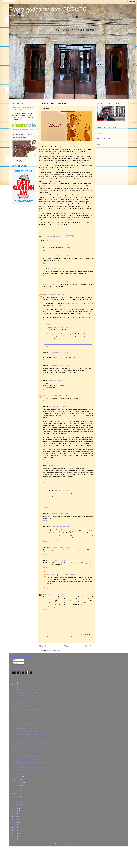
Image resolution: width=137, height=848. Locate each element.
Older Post (89, 646)
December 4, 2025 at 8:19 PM (60, 526)
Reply (45, 250)
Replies (47, 324)
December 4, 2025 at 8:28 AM (60, 281)
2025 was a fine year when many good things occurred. (31, 701)
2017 (15, 827)
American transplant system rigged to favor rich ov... (30, 695)
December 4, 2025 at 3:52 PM (59, 513)
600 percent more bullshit (22, 723)
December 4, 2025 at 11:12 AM (58, 406)
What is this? (100, 144)
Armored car (19, 703)
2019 (15, 822)
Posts (15, 660)
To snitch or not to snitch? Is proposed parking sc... (30, 754)
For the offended (102, 133)
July (17, 788)
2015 (15, 833)
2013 (15, 839)
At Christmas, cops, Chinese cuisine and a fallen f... (30, 709)
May (17, 793)
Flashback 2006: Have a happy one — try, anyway (30, 706)
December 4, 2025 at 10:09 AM (60, 395)
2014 (15, 836)
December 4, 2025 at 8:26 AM (56, 269)
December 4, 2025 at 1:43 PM (64, 490)
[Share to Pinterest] (73, 236)
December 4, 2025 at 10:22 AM (59, 327)
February (18, 802)
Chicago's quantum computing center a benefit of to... (30, 773)
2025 (15, 685)
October (18, 779)
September (19, 782)
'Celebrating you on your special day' (26, 712)
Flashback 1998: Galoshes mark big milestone (28, 759)
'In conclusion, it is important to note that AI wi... (29, 692)
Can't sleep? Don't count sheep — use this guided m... (31, 762)
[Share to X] (70, 236)
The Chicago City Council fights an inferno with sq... (30, 715)
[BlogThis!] (68, 236)
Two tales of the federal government (25, 728)
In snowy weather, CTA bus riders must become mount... (31, 742)
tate (48, 327)
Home (66, 646)
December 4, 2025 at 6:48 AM (60, 256)
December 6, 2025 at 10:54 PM (56, 560)
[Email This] (67, 236)
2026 (15, 682)
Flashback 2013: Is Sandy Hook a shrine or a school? (30, 726)
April (17, 796)
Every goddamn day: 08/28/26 (47, 9)
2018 (15, 825)
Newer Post (44, 646)
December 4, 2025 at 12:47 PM (57, 465)
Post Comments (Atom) (54, 650)
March (18, 799)
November (19, 777)
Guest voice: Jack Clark (22, 740)
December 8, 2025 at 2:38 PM (62, 594)
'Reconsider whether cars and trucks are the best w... (30, 751)
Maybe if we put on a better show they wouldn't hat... (30, 770)
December (19, 687)
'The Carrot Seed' (20, 765)
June (17, 790)
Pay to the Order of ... (21, 737)
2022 (15, 813)
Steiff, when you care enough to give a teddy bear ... (30, 748)
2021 (15, 816)
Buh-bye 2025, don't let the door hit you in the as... (30, 689)
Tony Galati (46, 395)
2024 (15, 808)
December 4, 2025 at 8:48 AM (58, 294)
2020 (15, 819)
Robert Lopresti (48, 594)
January (18, 804)
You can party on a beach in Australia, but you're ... (30, 734)
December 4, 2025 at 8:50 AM (60, 365)
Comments (17, 663)
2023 (15, 811)
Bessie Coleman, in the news (23, 745)
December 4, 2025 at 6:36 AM (60, 245)
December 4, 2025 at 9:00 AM (57, 380)
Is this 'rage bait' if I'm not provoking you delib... (29, 767)
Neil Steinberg (51, 575)
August (18, 785)
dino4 (67, 844)
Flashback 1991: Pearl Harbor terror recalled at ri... (30, 756)
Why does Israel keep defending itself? (26, 731)
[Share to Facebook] (71, 236)
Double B (46, 294)
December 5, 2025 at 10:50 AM (60, 547)
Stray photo (18, 720)
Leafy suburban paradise (22, 698)
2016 (15, 830)
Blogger (79, 844)
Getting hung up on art (21, 717)
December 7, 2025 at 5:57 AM (67, 575)
